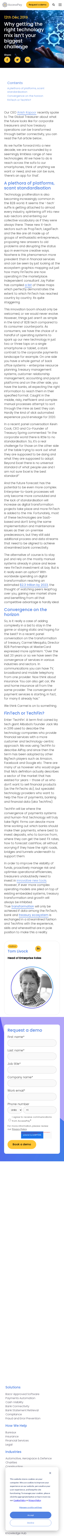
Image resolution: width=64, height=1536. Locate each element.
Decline (30, 1522)
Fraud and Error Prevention (22, 1418)
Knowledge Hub (15, 1533)
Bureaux (10, 1432)
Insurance (12, 1436)
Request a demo (37, 4)
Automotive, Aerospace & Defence (28, 1458)
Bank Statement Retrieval (22, 1410)
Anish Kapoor (26, 112)
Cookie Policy (19, 1500)
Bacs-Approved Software (22, 1394)
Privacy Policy (35, 1500)
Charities (11, 1462)
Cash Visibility (14, 1402)
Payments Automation (20, 1398)
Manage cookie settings (30, 1507)
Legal (8, 1445)
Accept (30, 1515)
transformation (22, 906)
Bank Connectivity (17, 1406)
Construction (14, 1466)
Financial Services (17, 1440)
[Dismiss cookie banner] (50, 1473)
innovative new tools (31, 881)
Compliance (13, 1414)
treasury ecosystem (33, 915)
